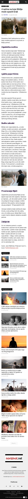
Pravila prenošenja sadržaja (9, 493)
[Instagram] (10, 486)
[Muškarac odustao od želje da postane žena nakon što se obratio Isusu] (14, 426)
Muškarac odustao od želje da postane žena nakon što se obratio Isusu (12, 436)
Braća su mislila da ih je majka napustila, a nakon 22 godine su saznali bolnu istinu (17, 279)
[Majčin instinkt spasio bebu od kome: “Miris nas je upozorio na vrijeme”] (14, 406)
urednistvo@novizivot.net (18, 476)
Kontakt (18, 491)
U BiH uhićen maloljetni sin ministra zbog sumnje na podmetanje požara (13, 307)
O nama (8, 491)
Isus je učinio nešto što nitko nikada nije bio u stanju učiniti (13, 394)
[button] (2, 2)
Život (7, 6)
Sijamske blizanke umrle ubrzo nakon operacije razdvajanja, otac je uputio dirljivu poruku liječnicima (18, 265)
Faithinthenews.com (11, 248)
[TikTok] (14, 486)
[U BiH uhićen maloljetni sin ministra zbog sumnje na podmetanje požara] (5, 258)
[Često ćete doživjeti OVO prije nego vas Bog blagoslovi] (5, 272)
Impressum (13, 491)
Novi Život (6, 14)
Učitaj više (13, 443)
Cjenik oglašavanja (19, 493)
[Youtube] (21, 486)
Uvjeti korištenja (14, 494)
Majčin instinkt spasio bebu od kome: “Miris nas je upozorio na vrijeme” (13, 415)
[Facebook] (6, 486)
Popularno (3, 6)
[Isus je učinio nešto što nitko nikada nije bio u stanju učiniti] (14, 385)
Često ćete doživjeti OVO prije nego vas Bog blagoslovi (12, 350)
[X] (17, 486)
